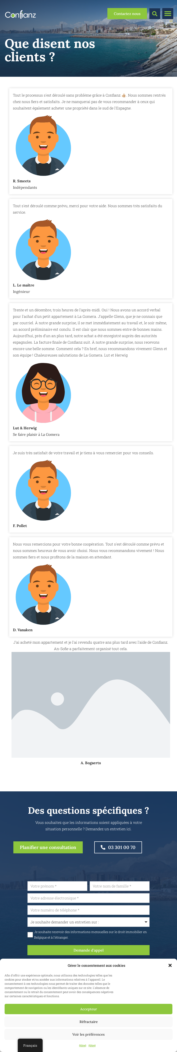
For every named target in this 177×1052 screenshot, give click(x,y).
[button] (170, 965)
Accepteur (88, 1009)
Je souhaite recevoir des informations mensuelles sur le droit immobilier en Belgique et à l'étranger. (90, 935)
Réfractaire (89, 1022)
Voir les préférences (88, 1034)
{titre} (82, 1045)
